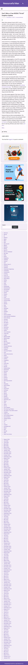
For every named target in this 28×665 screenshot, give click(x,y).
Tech (5, 402)
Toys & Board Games (8, 415)
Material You (20, 663)
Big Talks (6, 253)
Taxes (5, 401)
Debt (5, 283)
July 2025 (6, 460)
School (5, 376)
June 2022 (6, 518)
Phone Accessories (8, 354)
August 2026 (7, 439)
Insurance (6, 324)
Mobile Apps (7, 338)
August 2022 (7, 515)
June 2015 (6, 650)
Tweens (5, 424)
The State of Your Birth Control (10, 410)
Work (5, 432)
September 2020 (7, 551)
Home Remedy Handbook (9, 316)
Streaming (6, 398)
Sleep (5, 387)
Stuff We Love (7, 399)
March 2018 (6, 598)
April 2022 (6, 521)
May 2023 (6, 500)
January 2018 (7, 601)
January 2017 (7, 620)
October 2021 (7, 530)
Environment (6, 289)
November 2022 (7, 510)
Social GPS (6, 388)
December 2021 (7, 527)
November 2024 (7, 472)
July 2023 (6, 497)
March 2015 (6, 654)
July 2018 (6, 592)
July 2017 (6, 610)
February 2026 (7, 448)
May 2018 (6, 595)
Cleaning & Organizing (9, 269)
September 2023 (7, 494)
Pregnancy (6, 360)
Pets (5, 352)
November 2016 (7, 623)
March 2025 (6, 466)
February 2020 (7, 562)
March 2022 (6, 522)
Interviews (6, 327)
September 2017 (7, 607)
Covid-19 (6, 275)
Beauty (5, 248)
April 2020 (6, 559)
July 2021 (6, 535)
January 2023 (7, 507)
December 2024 (7, 471)
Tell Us (5, 406)
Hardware (6, 308)
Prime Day (6, 363)
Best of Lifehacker (8, 251)
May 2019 (6, 576)
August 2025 (7, 458)
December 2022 (7, 508)
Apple (5, 239)
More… (3, 127)
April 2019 (6, 577)
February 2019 (7, 581)
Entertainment (7, 288)
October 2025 (7, 455)
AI (4, 236)
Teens (5, 404)
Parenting (6, 347)
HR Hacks (6, 322)
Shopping (6, 383)
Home (5, 313)
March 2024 (6, 485)
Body (5, 255)
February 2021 (7, 543)
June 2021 (6, 537)
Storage (5, 395)
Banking (5, 247)
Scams (5, 374)
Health (5, 310)
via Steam (4, 122)
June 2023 (6, 499)
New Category (7, 343)
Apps (5, 240)
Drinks (5, 284)
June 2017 (6, 612)
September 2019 (7, 570)
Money (5, 339)
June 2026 (6, 442)
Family (5, 292)
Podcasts (6, 357)
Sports (5, 393)
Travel (5, 420)
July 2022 (6, 516)
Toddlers (6, 412)
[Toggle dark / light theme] (23, 3)
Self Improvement (8, 380)
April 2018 (6, 596)
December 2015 (7, 640)
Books (5, 256)
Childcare (6, 266)
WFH (5, 429)
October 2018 (7, 587)
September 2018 (7, 588)
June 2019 (6, 574)
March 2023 (6, 504)
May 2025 (6, 463)
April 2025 (6, 464)
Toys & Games (7, 417)
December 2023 (7, 489)
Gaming (5, 131)
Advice (5, 234)
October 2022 (7, 511)
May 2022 (6, 519)
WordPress (13, 663)
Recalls (5, 366)
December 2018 (7, 584)
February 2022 (7, 524)
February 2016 (7, 637)
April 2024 (6, 483)
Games (5, 302)
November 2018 (7, 585)
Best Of (5, 250)
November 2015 (7, 642)
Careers (5, 261)
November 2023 (7, 491)
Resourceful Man (11, 3)
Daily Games (7, 278)
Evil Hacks (6, 291)
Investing (6, 328)
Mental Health (7, 336)
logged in (11, 139)
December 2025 (7, 452)
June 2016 (6, 631)
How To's (6, 321)
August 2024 (7, 477)
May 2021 (6, 538)
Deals (5, 281)
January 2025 (7, 469)
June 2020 (6, 555)
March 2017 (6, 617)
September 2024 (7, 475)
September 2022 (7, 513)
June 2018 (6, 593)
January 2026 (7, 450)
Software (6, 390)
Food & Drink (7, 299)
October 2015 (7, 643)
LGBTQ (5, 330)
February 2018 (7, 599)
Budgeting (6, 258)
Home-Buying (7, 317)
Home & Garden (7, 314)
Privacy (5, 365)
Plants (5, 355)
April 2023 (6, 502)
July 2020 (6, 554)
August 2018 (7, 590)
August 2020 (7, 552)
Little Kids (6, 333)
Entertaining (6, 286)
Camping (6, 259)
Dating (5, 280)
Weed (5, 428)
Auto (5, 242)
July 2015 (6, 648)
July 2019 (6, 573)
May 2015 (6, 651)
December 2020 (7, 546)
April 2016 (6, 634)
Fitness (5, 294)
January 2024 (7, 488)
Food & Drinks (7, 300)
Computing (6, 270)
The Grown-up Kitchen (9, 409)
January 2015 (7, 658)
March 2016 (6, 636)
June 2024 (6, 480)
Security (5, 379)
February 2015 (7, 656)
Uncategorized (7, 426)
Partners (6, 349)
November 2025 (7, 453)
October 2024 (7, 474)
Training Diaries (7, 418)
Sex (5, 382)
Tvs (4, 423)
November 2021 (7, 529)
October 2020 (7, 549)
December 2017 (7, 603)
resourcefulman (19, 17)
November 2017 (7, 604)
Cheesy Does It (7, 264)
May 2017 (6, 614)
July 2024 (6, 478)
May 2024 (6, 482)
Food (5, 297)
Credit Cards (6, 277)
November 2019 (7, 566)
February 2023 (7, 505)
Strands (5, 396)
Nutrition (6, 344)
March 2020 (6, 560)
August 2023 (7, 496)
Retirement (6, 369)
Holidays (6, 311)
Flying (5, 295)
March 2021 (6, 541)
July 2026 (6, 441)
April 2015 (6, 653)
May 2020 (6, 557)
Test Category (7, 407)
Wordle (5, 431)
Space (5, 391)
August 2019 (7, 571)
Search (3, 225)
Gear (5, 305)
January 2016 (7, 639)
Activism (6, 233)
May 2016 (6, 632)
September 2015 (7, 645)
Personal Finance (8, 350)
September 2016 (7, 626)
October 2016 (7, 625)
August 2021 (7, 533)
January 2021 (7, 544)
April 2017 (6, 615)
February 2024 (7, 486)
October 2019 (7, 568)
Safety (5, 372)
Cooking (5, 273)
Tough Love (6, 413)
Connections (6, 272)
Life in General (7, 332)
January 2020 (7, 563)
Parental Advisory (8, 346)
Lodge (5, 335)
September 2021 (7, 532)
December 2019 (7, 565)
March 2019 (6, 579)
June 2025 (6, 461)
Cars (5, 262)
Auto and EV (6, 244)
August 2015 (7, 647)
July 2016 (6, 629)
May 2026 (6, 444)
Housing (6, 319)
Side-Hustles (7, 385)
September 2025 (7, 456)
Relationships (7, 368)
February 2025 (7, 467)
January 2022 (7, 526)
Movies (5, 341)
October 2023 (7, 493)
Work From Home (8, 434)
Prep (5, 361)
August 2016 (7, 628)
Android (5, 237)
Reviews (6, 371)
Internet (5, 325)
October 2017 (7, 606)
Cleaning (6, 267)
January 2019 (7, 582)
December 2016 (7, 621)
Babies (5, 245)
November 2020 (7, 548)
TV (4, 421)
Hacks (5, 306)
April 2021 (6, 540)
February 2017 (7, 618)
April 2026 (6, 445)
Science (5, 377)
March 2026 (6, 447)
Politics (5, 358)
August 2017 (7, 609)
